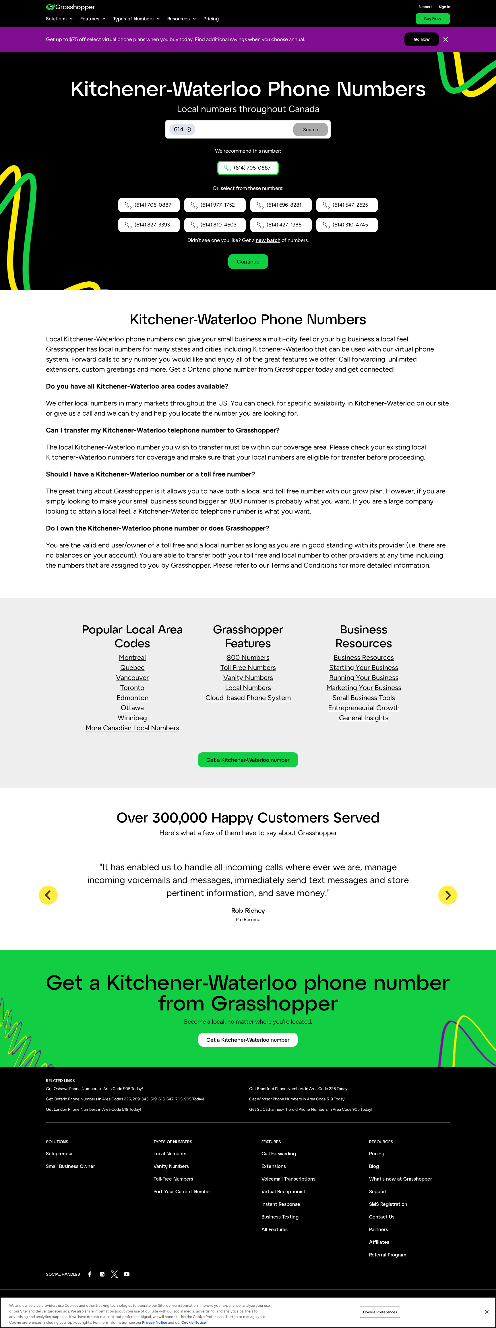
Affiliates (379, 1242)
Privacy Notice (154, 1322)
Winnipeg (132, 718)
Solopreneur (59, 1153)
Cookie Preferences (380, 1312)
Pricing (211, 18)
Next (447, 895)
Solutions (56, 18)
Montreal (132, 657)
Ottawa (132, 708)
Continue (248, 261)
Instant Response (280, 1204)
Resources (178, 18)
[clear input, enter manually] (189, 129)
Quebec (132, 667)
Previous (48, 895)
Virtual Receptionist (283, 1191)
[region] (248, 1312)
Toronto (132, 687)
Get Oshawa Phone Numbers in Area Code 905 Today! (94, 1088)
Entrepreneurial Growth (364, 708)
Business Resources (364, 657)
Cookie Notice (193, 1322)
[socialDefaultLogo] (90, 1274)
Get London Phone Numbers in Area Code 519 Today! (93, 1109)
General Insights (363, 718)
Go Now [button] (422, 39)
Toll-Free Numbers (173, 1178)
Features (89, 18)
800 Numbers (248, 657)
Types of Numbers (133, 18)
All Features (274, 1229)
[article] (248, 692)
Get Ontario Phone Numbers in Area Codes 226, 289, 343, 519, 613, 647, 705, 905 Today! (125, 1099)
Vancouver (132, 677)
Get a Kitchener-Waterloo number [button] (248, 760)
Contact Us (381, 1216)
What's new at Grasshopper (400, 1178)
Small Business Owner (70, 1166)
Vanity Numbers (248, 677)
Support (425, 7)
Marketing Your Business (363, 687)
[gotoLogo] (71, 6)
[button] (248, 168)
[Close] (445, 39)
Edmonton (132, 697)
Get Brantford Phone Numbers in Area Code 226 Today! (298, 1088)
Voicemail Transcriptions (288, 1178)
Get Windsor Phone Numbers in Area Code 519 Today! (297, 1099)
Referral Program (387, 1254)
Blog (374, 1166)
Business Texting (280, 1216)
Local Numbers (248, 687)
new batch (268, 240)
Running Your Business (363, 677)
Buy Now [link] (432, 18)
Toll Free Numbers (248, 667)
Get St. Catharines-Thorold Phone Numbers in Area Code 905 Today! (310, 1109)
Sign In (444, 7)
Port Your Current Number (182, 1191)
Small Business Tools (363, 697)
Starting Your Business (363, 667)
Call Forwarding (278, 1153)
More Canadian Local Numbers (132, 728)
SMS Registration (388, 1204)
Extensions (273, 1166)
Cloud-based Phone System (248, 697)
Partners (378, 1229)
